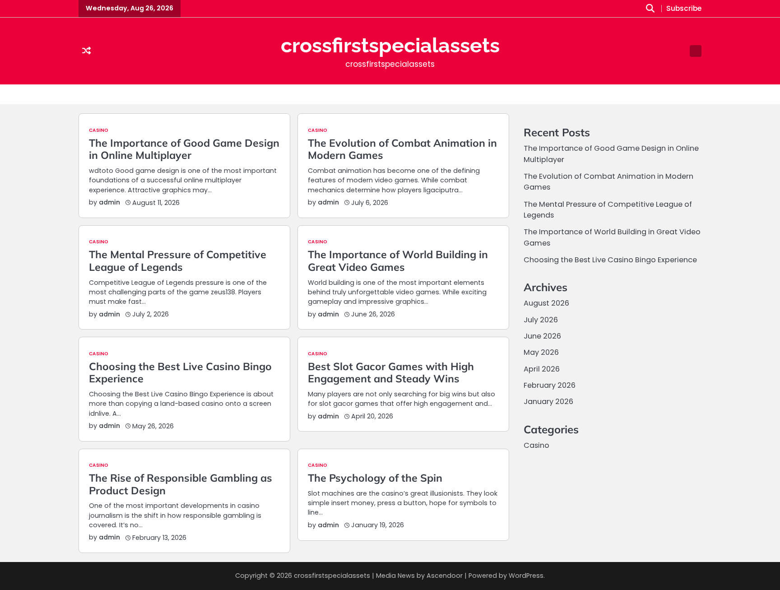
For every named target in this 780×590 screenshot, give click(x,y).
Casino (98, 130)
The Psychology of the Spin (375, 477)
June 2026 (542, 336)
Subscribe (683, 9)
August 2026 (546, 303)
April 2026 (542, 369)
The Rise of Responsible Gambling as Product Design (180, 484)
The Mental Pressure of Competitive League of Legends (177, 261)
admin (109, 202)
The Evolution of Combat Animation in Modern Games (402, 149)
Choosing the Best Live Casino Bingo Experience (180, 373)
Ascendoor (445, 575)
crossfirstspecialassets (390, 45)
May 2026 (541, 352)
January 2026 (548, 401)
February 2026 (550, 385)
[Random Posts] (86, 51)
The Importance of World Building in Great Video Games (398, 261)
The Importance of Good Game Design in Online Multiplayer (184, 149)
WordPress (526, 575)
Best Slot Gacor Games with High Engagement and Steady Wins (391, 373)
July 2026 (541, 320)
